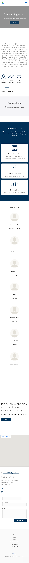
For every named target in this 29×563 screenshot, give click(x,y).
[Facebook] (2, 488)
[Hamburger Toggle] (26, 3)
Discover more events (14, 110)
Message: (4, 508)
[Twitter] (2, 492)
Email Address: (5, 502)
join (6, 419)
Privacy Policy (21, 556)
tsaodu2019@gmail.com (11, 473)
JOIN (14, 22)
